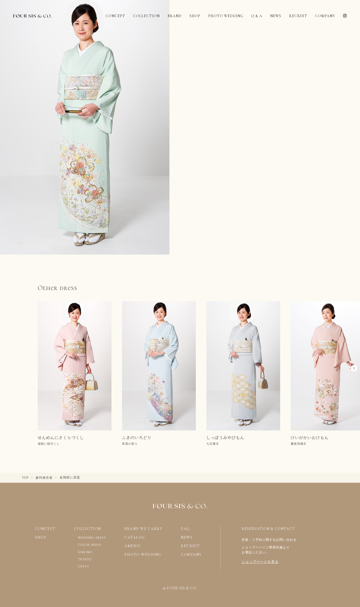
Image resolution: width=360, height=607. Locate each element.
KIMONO (85, 552)
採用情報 (313, 590)
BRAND (175, 16)
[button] (20, 368)
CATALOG (134, 537)
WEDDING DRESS (92, 537)
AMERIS (132, 546)
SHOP (194, 16)
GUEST (83, 566)
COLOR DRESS (89, 545)
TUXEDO (85, 559)
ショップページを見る (260, 562)
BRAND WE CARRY (143, 529)
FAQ (185, 529)
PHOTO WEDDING (225, 16)
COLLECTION (146, 16)
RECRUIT (298, 16)
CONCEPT (115, 16)
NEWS (275, 16)
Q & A (256, 16)
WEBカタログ (226, 590)
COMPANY (325, 16)
